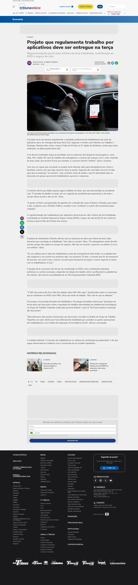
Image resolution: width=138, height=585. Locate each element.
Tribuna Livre (72, 479)
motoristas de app (70, 381)
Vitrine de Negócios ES (75, 467)
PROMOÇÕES (72, 516)
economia (51, 381)
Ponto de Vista (45, 517)
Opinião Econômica (74, 509)
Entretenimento (18, 532)
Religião (15, 500)
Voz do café (71, 460)
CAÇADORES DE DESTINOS (57, 13)
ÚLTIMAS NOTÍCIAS (20, 455)
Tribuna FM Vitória (46, 490)
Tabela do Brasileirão (19, 525)
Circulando (43, 529)
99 (36, 381)
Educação (16, 493)
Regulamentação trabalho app (89, 381)
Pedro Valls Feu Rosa (74, 504)
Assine (42, 538)
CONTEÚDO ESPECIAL (75, 544)
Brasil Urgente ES (45, 510)
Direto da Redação (73, 470)
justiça (59, 381)
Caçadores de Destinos (47, 527)
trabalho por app (107, 381)
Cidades (15, 490)
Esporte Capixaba (18, 514)
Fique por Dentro (45, 503)
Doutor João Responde (75, 458)
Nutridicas (71, 484)
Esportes (15, 512)
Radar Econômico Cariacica (21, 488)
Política (15, 502)
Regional (15, 543)
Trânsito (15, 495)
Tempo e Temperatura (20, 529)
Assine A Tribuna (85, 7)
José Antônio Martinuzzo (75, 499)
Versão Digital (44, 540)
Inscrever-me (72, 440)
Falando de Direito (73, 497)
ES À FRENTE (72, 472)
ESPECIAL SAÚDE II (41, 13)
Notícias (42, 458)
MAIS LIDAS (17, 461)
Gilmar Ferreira (72, 474)
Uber (30, 385)
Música (42, 477)
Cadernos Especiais (46, 542)
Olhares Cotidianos (73, 502)
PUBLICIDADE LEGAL (75, 523)
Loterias (42, 467)
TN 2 (42, 508)
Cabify (43, 381)
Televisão (43, 479)
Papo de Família (73, 477)
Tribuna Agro (17, 486)
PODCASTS (70, 13)
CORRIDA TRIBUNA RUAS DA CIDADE (22, 468)
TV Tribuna (29, 13)
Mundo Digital (72, 481)
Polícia (15, 497)
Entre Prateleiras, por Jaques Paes (76, 491)
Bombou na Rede (45, 463)
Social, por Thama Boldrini (76, 506)
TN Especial (44, 515)
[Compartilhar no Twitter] (22, 232)
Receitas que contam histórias (49, 520)
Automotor (43, 522)
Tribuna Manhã (45, 513)
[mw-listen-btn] (22, 218)
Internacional (44, 470)
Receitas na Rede (18, 539)
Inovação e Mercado (74, 463)
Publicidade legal (96, 13)
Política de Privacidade (75, 539)
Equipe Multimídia (73, 532)
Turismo (15, 527)
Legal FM (43, 495)
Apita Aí (43, 524)
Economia (30, 37)
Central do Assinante (47, 552)
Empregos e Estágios (19, 509)
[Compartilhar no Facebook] (22, 227)
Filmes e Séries (45, 474)
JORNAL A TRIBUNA (47, 534)
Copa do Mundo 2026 (20, 522)
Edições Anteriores (46, 549)
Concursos (16, 507)
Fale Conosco (72, 537)
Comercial (71, 534)
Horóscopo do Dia (46, 465)
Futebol (15, 516)
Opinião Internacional (74, 511)
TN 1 (42, 506)
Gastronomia (17, 541)
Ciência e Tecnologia (46, 460)
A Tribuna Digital (81, 13)
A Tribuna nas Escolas (47, 547)
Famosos (15, 536)
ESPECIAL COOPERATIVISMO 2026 (21, 476)
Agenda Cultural (18, 534)
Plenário (70, 486)
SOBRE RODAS (45, 481)
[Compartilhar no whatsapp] (22, 223)
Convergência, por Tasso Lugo (77, 495)
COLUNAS (71, 455)
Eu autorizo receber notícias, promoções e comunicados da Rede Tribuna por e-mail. (48, 435)
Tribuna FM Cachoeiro (47, 492)
